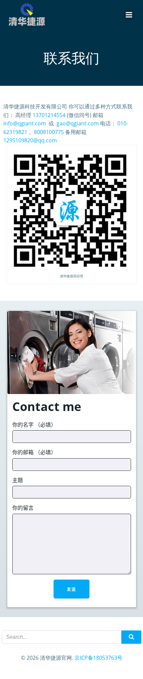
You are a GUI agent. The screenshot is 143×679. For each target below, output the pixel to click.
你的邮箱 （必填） (34, 452)
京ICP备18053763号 (98, 657)
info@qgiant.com (24, 123)
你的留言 (23, 507)
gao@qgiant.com (78, 123)
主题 (17, 480)
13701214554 (49, 115)
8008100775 (49, 132)
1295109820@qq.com (30, 140)
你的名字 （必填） (34, 424)
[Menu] (129, 15)
